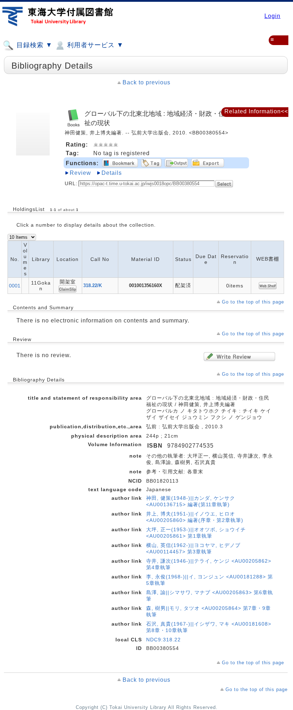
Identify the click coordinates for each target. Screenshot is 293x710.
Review (80, 173)
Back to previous (146, 82)
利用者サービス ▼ (94, 45)
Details (111, 173)
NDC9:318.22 (163, 639)
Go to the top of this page (253, 302)
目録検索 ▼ (33, 45)
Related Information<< (256, 111)
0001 (14, 286)
